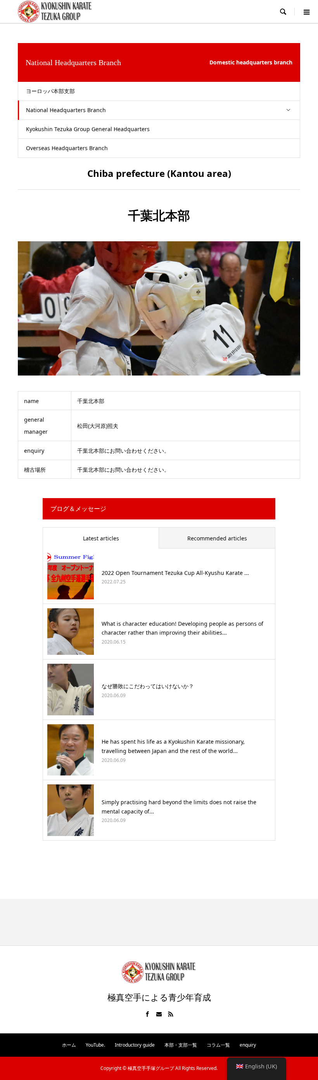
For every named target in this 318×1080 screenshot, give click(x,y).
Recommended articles (217, 538)
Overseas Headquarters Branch (67, 148)
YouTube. (95, 1045)
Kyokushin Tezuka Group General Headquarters (88, 129)
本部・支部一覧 (180, 1045)
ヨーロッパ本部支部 (50, 91)
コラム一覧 (218, 1045)
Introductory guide (135, 1045)
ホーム (69, 1045)
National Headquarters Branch (66, 110)
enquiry (248, 1045)
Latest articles (101, 538)
